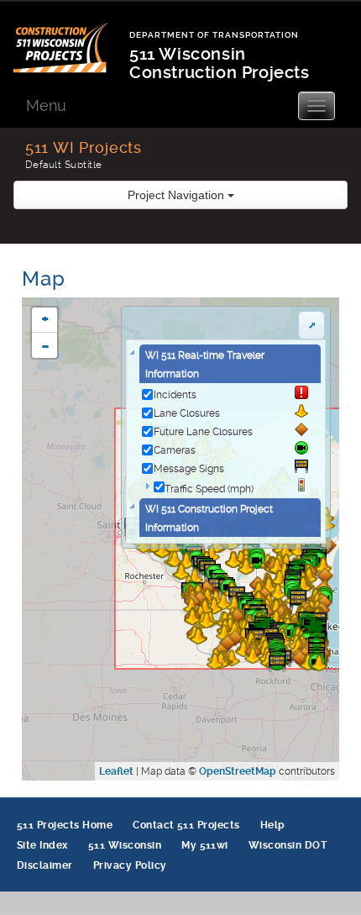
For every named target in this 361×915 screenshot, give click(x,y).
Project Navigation (178, 195)
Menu (46, 105)
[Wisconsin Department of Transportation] (71, 37)
